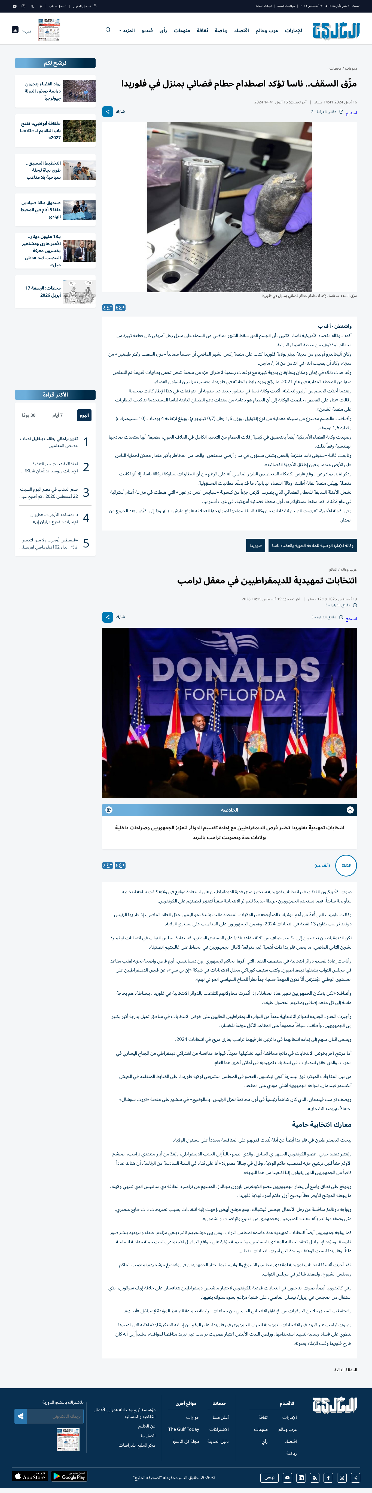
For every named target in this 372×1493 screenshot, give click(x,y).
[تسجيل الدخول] (95, 6)
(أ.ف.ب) (322, 865)
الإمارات (293, 30)
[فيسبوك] (41, 6)
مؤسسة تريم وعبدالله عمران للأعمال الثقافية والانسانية (124, 1413)
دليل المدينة (218, 1441)
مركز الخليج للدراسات (137, 1445)
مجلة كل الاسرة (186, 1441)
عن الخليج (146, 1426)
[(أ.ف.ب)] (346, 866)
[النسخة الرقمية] (49, 31)
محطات (335, 68)
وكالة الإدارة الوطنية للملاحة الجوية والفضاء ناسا (312, 545)
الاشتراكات (219, 1429)
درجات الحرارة (264, 6)
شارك (120, 111)
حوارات (192, 1417)
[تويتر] (32, 6)
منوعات (182, 30)
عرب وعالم (267, 30)
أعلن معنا (221, 1417)
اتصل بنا (148, 1435)
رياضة (221, 30)
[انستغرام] (23, 6)
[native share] (107, 111)
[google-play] (69, 1478)
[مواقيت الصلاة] (15, 31)
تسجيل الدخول (82, 6)
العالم (333, 569)
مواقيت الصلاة (286, 6)
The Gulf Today (183, 1429)
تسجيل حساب (57, 6)
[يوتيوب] (15, 6)
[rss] (314, 1477)
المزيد (129, 30)
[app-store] (30, 1478)
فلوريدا (256, 545)
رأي (163, 30)
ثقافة (202, 30)
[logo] (336, 31)
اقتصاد (241, 30)
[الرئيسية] (335, 1412)
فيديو (147, 30)
